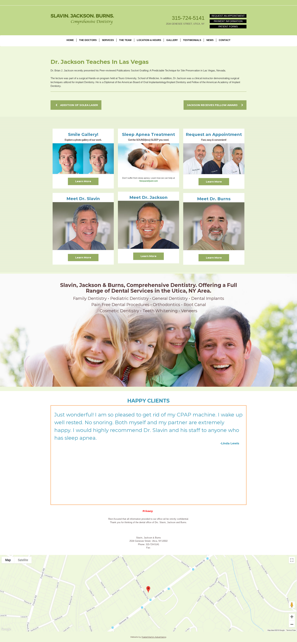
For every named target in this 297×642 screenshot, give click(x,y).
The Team (125, 40)
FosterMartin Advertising (154, 637)
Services (108, 40)
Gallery (172, 40)
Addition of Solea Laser (79, 105)
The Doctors (88, 40)
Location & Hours (149, 40)
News (209, 40)
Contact (224, 40)
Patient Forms (228, 26)
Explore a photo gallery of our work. (83, 139)
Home (70, 40)
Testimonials (192, 40)
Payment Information (228, 21)
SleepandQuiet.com (148, 181)
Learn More (83, 181)
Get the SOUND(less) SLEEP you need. (148, 139)
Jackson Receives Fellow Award (212, 105)
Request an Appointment (228, 15)
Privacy (148, 511)
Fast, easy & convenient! (213, 139)
